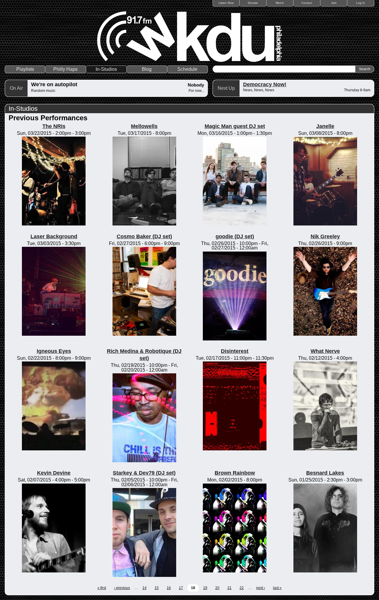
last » (277, 588)
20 (217, 588)
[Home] (189, 36)
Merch (280, 2)
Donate (253, 2)
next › (260, 588)
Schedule (187, 69)
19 (205, 588)
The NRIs (53, 126)
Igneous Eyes (54, 351)
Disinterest (234, 351)
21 (229, 588)
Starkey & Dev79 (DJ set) (144, 473)
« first (101, 588)
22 (242, 588)
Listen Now (226, 2)
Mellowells (144, 126)
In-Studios (106, 69)
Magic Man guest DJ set (235, 126)
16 (169, 588)
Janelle (325, 126)
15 (157, 588)
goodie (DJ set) (235, 236)
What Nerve (325, 351)
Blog (147, 69)
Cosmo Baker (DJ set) (144, 236)
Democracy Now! (264, 84)
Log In (360, 2)
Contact (306, 2)
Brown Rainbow (235, 473)
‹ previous (122, 588)
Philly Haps (65, 69)
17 (181, 588)
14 (144, 588)
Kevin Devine (53, 473)
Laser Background (53, 236)
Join (334, 2)
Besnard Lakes (325, 473)
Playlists (25, 69)
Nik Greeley (325, 236)
